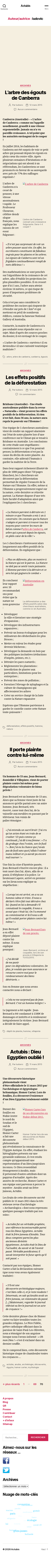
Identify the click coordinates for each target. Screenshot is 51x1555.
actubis (10, 1364)
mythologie (33, 1367)
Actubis (25, 5)
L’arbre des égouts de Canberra (25, 95)
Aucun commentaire (27, 109)
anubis (18, 1364)
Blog (5, 1402)
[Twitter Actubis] (25, 1470)
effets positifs (27, 726)
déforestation (13, 726)
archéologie (27, 1364)
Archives (25, 85)
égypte (10, 1367)
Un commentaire (27, 394)
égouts (44, 356)
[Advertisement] (25, 52)
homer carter (20, 1367)
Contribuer (9, 1413)
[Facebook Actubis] (25, 1460)
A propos (8, 1398)
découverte (40, 1364)
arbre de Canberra (33, 529)
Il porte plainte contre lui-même (25, 752)
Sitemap (8, 1424)
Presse (7, 1409)
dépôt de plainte (14, 1031)
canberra (35, 356)
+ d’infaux (8, 1420)
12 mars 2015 (36, 105)
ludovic (19, 105)
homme (38, 726)
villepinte (36, 1031)
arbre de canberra (21, 356)
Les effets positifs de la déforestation (25, 380)
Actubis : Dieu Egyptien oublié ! (25, 1054)
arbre (9, 356)
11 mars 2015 (36, 762)
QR (4, 1405)
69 (34, 1384)
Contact (7, 1416)
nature (10, 729)
